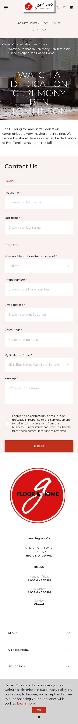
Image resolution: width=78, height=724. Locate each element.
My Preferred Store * (18, 355)
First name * (13, 192)
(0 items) (71, 7)
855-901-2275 (39, 30)
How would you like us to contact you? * (31, 256)
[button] (57, 7)
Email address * (15, 305)
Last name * (12, 217)
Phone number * (16, 279)
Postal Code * (13, 330)
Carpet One (10, 44)
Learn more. (26, 703)
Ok (39, 710)
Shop (12, 632)
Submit (39, 446)
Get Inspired (18, 649)
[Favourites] (64, 7)
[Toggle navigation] (5, 7)
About (28, 44)
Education (17, 666)
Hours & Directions (39, 555)
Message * (11, 378)
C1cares (44, 44)
